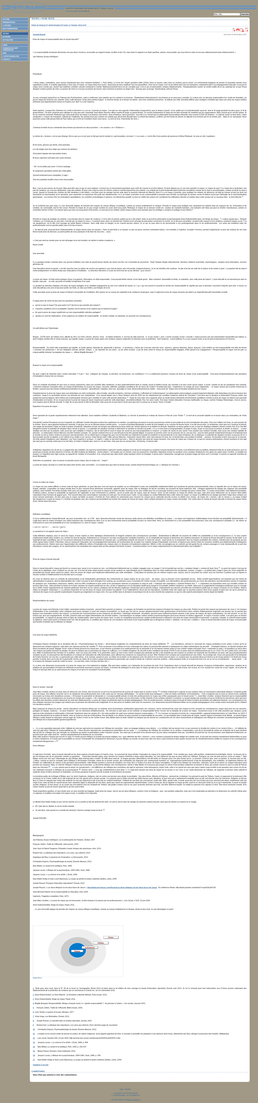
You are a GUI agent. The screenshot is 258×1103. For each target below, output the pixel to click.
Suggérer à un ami (40, 1065)
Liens (5, 45)
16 (80, 769)
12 (159, 691)
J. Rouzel (7, 25)
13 (156, 713)
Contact (7, 59)
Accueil (6, 19)
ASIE (4, 53)
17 (104, 809)
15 (49, 766)
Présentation (9, 22)
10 (168, 643)
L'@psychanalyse (11, 56)
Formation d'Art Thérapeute (10, 49)
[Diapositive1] (140, 951)
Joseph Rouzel (39, 34)
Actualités (8, 40)
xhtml (128, 1089)
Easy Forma (134, 1100)
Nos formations (10, 28)
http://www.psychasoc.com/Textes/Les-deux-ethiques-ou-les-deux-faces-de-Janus (122, 887)
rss (121, 1089)
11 (96, 646)
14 (57, 740)
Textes (6, 34)
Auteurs (6, 37)
